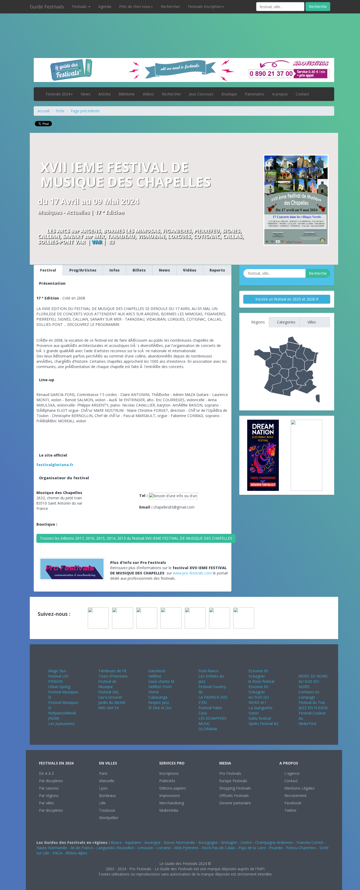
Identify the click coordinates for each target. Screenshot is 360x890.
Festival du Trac (312, 702)
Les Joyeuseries (61, 723)
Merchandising (171, 802)
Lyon (103, 788)
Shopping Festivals (235, 788)
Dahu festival (260, 718)
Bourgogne (208, 842)
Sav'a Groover (110, 697)
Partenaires (254, 93)
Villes (311, 322)
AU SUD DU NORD (309, 684)
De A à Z (46, 773)
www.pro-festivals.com (192, 572)
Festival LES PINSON (58, 679)
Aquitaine (133, 842)
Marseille (106, 780)
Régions (257, 322)
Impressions (169, 795)
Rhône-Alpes (76, 852)
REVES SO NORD (313, 676)
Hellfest (154, 676)
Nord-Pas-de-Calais (218, 847)
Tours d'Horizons (113, 676)
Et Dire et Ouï (160, 707)
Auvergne (152, 842)
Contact (302, 93)
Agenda (104, 6)
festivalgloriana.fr (55, 464)
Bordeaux (107, 795)
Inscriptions (169, 773)
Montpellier (108, 817)
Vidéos (148, 93)
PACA (57, 852)
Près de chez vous (134, 6)
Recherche (318, 6)
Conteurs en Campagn (309, 694)
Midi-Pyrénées (186, 847)
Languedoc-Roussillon (115, 847)
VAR (97, 242)
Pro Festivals (230, 773)
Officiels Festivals (234, 795)
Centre (246, 842)
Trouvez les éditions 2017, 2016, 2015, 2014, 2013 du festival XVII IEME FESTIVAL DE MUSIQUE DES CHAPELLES (136, 538)
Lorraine (164, 847)
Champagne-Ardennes (274, 842)
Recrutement (295, 795)
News (85, 93)
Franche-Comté (309, 842)
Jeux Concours (201, 93)
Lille (102, 802)
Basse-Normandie (179, 842)
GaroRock (156, 670)
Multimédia (168, 810)
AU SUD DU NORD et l (259, 700)
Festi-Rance (208, 670)
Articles (104, 93)
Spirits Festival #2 (263, 723)
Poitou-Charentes (301, 847)
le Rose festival (261, 681)
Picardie (276, 847)
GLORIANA (207, 728)
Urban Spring (59, 686)
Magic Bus (57, 670)
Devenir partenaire (235, 802)
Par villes (46, 802)
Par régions (49, 795)
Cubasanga (157, 697)
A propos (280, 93)
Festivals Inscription (204, 6)
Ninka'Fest (308, 723)
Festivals (80, 6)
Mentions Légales (299, 788)
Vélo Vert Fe (108, 707)
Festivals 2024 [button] (58, 93)
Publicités (167, 780)
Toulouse (107, 810)
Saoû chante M (161, 681)
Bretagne (229, 842)
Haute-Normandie (51, 847)
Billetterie (127, 93)
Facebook (292, 802)
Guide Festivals (47, 6)
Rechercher (170, 6)
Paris (103, 773)
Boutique (229, 93)
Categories (285, 322)
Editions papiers (172, 788)
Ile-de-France (82, 847)
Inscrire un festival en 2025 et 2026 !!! (286, 299)
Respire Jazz (158, 702)
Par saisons (49, 788)
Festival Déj (108, 691)
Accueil (44, 110)
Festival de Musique (107, 684)
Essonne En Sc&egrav (258, 673)
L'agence (291, 773)
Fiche (60, 110)
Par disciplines (51, 780)
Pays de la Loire (252, 847)
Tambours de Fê (112, 670)
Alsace (116, 842)
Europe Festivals (233, 780)
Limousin (145, 847)
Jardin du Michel (111, 702)
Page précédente (85, 110)
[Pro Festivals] (180, 26)
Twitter (289, 810)
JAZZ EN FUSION (313, 707)
